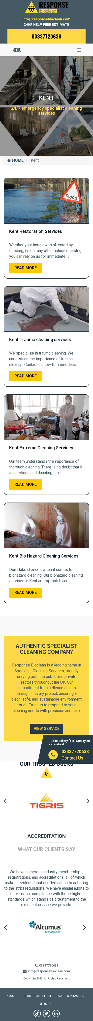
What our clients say (46, 849)
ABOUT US (13, 996)
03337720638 (46, 36)
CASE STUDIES (43, 996)
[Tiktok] (37, 1013)
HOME (17, 160)
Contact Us (72, 758)
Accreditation (46, 836)
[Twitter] (46, 1013)
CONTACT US (75, 996)
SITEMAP (45, 1003)
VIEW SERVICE (47, 728)
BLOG (27, 996)
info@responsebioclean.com (46, 19)
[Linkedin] (56, 1013)
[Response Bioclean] (46, 6)
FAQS (60, 996)
